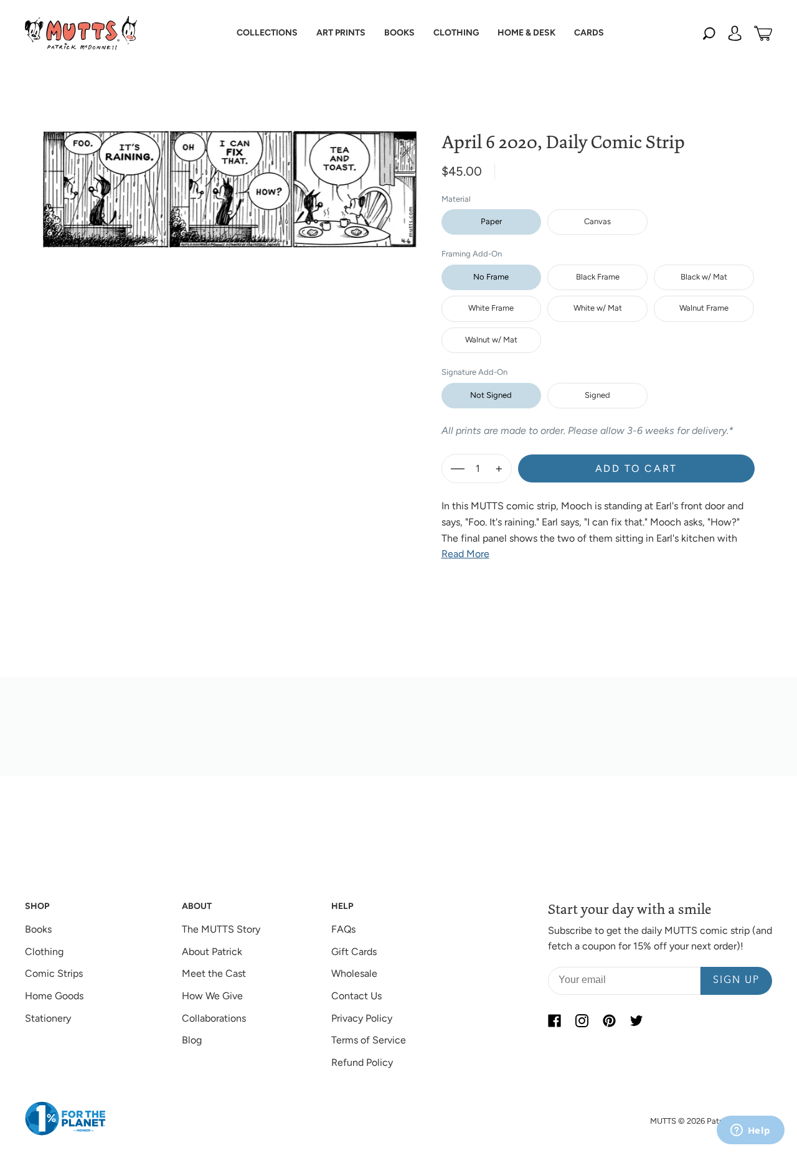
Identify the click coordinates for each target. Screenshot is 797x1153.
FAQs (343, 929)
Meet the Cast (214, 973)
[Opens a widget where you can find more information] (750, 1131)
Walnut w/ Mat (491, 339)
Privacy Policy (361, 1018)
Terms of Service (368, 1040)
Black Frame (598, 276)
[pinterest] (609, 1021)
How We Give (212, 996)
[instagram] (581, 1021)
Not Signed (491, 395)
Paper (491, 221)
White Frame (491, 308)
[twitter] (636, 1021)
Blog (192, 1040)
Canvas (597, 221)
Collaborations (214, 1018)
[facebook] (554, 1021)
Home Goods (54, 996)
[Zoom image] (230, 179)
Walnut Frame (704, 308)
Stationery (48, 1018)
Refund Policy (362, 1062)
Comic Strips (54, 973)
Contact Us (356, 996)
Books (38, 929)
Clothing (44, 952)
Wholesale (354, 973)
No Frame (491, 276)
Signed (597, 395)
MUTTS (663, 1121)
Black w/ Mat (704, 276)
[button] (267, 33)
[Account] (735, 33)
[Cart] (763, 33)
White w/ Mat (597, 308)
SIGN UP (736, 981)
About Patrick (212, 952)
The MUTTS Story (221, 929)
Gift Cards (354, 952)
